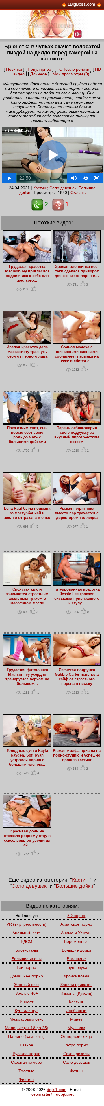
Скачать (78, 192)
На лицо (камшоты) (26, 1036)
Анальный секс (26, 933)
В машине (76, 958)
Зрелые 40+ (26, 993)
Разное (26, 1045)
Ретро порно (76, 1045)
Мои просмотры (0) (71, 74)
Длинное (38, 74)
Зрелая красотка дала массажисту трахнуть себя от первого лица (27, 351)
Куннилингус (26, 1010)
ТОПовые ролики (73, 69)
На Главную (26, 915)
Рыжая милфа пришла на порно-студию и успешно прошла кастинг (77, 755)
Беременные (76, 941)
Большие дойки (74, 886)
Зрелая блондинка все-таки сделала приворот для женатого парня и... (77, 271)
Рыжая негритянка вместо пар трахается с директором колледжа (77, 513)
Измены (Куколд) (76, 993)
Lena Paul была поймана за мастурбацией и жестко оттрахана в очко (27, 513)
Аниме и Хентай (76, 933)
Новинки (14, 69)
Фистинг (26, 1079)
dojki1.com (56, 1089)
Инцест (26, 1002)
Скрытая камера (26, 1062)
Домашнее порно (26, 976)
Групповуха (76, 967)
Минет (76, 1019)
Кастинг (40, 188)
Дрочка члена (76, 976)
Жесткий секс (26, 984)
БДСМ (26, 941)
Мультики (76, 1027)
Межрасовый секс (26, 1019)
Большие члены (27, 958)
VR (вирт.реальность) (26, 924)
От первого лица (76, 1036)
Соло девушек (62, 188)
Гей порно (26, 967)
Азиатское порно (76, 924)
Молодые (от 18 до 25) (26, 1027)
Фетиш (76, 1071)
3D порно (76, 915)
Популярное (39, 69)
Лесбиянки (76, 1010)
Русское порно (26, 1053)
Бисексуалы (26, 950)
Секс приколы (76, 1053)
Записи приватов (76, 984)
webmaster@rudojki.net (52, 1094)
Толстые (26, 1071)
